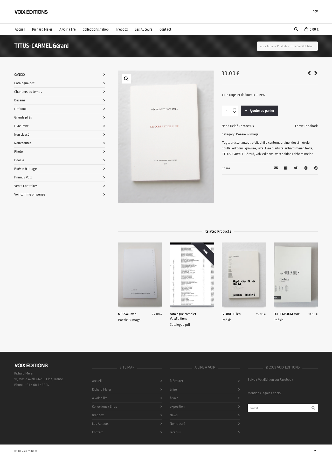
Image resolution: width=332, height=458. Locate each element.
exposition (177, 406)
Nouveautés (22, 143)
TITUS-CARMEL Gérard (238, 154)
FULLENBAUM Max (287, 314)
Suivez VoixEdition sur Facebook (270, 379)
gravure (250, 148)
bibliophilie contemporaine (271, 142)
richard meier (294, 148)
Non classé (22, 134)
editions (238, 148)
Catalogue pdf (180, 325)
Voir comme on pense (29, 194)
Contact (97, 432)
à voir (174, 398)
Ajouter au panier (262, 111)
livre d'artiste (274, 148)
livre (261, 148)
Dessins (19, 100)
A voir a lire (100, 398)
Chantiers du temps (28, 92)
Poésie (227, 320)
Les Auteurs (100, 424)
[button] (126, 79)
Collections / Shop (104, 406)
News (174, 415)
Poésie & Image (247, 134)
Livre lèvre (21, 126)
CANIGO (19, 75)
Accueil (97, 381)
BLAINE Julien (231, 314)
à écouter (176, 381)
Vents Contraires (26, 186)
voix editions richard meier (294, 154)
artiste (235, 142)
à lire (173, 389)
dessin (296, 142)
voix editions (265, 154)
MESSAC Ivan (127, 314)
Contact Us (246, 126)
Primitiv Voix (23, 177)
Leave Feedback (306, 126)
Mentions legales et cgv (264, 393)
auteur (245, 142)
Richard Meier (101, 389)
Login (315, 11)
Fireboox (20, 109)
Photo (18, 152)
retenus (175, 432)
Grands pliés (23, 117)
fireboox (98, 415)
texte (308, 148)
